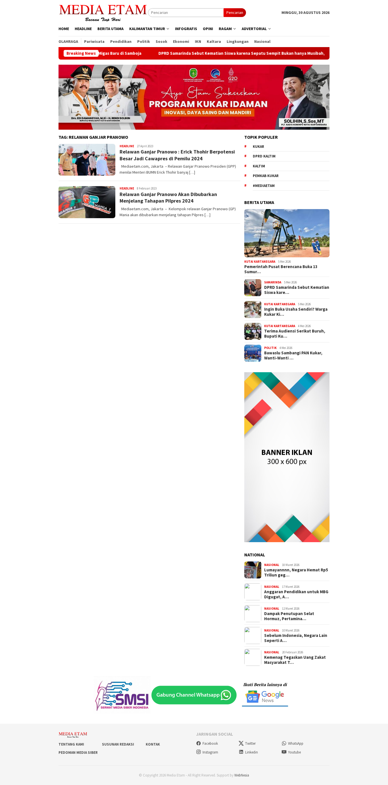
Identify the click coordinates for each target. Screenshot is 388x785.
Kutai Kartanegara (259, 262)
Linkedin (251, 752)
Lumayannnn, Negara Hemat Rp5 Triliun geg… (296, 572)
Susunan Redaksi (118, 744)
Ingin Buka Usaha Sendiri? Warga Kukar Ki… (295, 312)
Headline (127, 146)
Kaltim (259, 166)
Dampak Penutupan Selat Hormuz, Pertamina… (289, 616)
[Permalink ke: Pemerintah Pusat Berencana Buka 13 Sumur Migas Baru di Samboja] (286, 233)
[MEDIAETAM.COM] (103, 12)
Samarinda (272, 282)
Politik (270, 348)
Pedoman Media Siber (78, 752)
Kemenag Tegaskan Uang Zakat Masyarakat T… (295, 660)
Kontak (153, 744)
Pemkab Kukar (266, 175)
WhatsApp (295, 743)
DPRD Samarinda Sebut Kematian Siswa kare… (296, 290)
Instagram (210, 752)
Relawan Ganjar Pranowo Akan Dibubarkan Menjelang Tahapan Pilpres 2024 (168, 197)
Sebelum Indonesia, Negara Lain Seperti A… (295, 638)
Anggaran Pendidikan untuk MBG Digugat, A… (296, 594)
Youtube (294, 752)
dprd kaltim (264, 156)
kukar (258, 146)
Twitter (250, 743)
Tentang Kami (71, 744)
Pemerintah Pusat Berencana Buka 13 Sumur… (281, 269)
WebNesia (241, 775)
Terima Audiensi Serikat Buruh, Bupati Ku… (294, 334)
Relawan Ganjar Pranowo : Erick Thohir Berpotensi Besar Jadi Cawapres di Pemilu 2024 (177, 154)
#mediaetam (264, 185)
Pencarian (234, 12)
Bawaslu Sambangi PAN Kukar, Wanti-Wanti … (293, 355)
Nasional (271, 565)
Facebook (210, 743)
